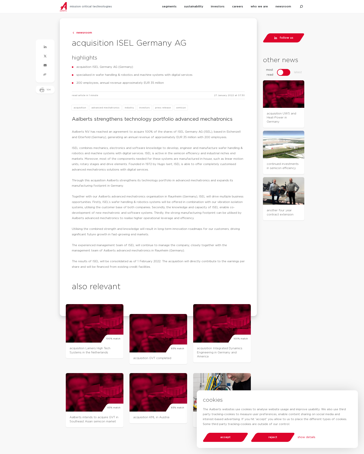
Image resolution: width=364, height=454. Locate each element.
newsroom (283, 6)
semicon (181, 107)
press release (163, 107)
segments (169, 6)
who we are (259, 6)
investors (217, 6)
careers (237, 6)
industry (129, 107)
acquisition (80, 107)
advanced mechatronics (105, 107)
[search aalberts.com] (301, 6)
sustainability (193, 6)
